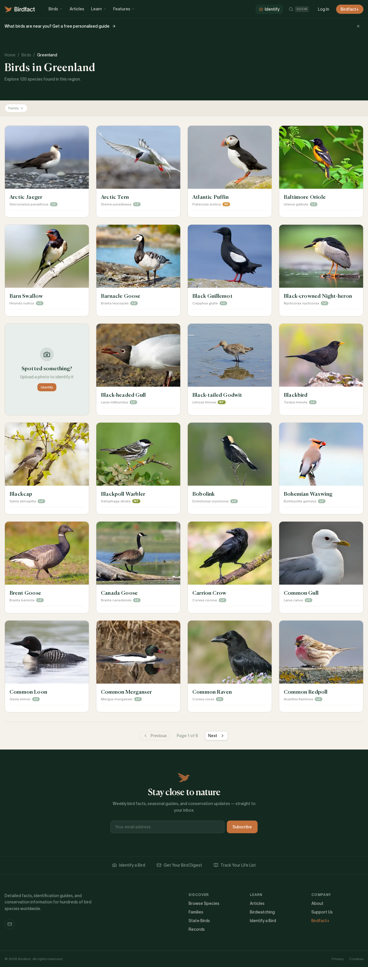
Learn (96, 9)
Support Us (322, 912)
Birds (53, 9)
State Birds (199, 920)
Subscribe (242, 827)
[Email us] (10, 924)
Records (197, 929)
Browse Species (204, 903)
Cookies (356, 959)
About (317, 903)
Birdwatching (262, 912)
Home (10, 55)
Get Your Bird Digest (183, 865)
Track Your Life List (238, 865)
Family (13, 108)
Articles (77, 9)
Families (196, 912)
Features (121, 9)
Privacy (338, 959)
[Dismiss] (358, 26)
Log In (323, 9)
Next (212, 735)
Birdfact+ (350, 9)
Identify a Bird (132, 865)
